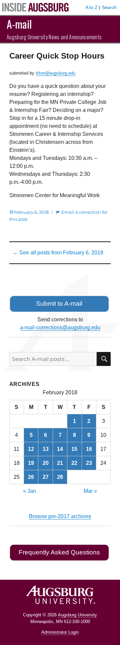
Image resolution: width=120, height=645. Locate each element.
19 (31, 463)
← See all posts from (58, 252)
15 (74, 449)
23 (89, 463)
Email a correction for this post (58, 215)
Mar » (90, 491)
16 (89, 449)
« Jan (29, 491)
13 (46, 449)
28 (60, 477)
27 (46, 477)
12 (31, 449)
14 (60, 449)
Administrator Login (60, 632)
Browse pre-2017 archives (60, 516)
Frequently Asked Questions (59, 552)
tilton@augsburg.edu (55, 73)
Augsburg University (77, 614)
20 (46, 463)
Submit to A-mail (59, 303)
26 (31, 477)
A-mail (19, 24)
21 (60, 463)
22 (74, 463)
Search (109, 7)
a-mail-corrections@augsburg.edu (60, 327)
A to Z (91, 7)
